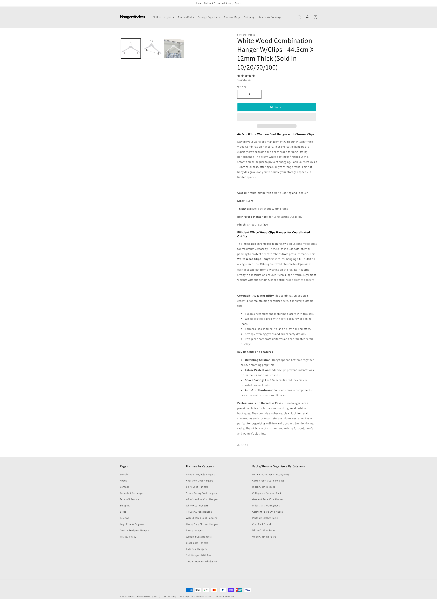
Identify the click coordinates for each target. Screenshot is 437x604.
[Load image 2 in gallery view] (153, 49)
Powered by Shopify (151, 596)
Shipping (125, 505)
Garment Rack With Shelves (267, 499)
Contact (124, 486)
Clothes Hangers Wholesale (201, 561)
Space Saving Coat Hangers (201, 493)
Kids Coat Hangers (196, 549)
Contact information (224, 596)
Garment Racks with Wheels (268, 511)
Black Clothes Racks (263, 486)
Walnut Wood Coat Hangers (201, 517)
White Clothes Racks (263, 530)
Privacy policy (186, 596)
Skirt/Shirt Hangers (197, 486)
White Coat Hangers (197, 505)
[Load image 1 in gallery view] (131, 49)
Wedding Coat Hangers (199, 536)
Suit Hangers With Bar (198, 555)
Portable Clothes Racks (265, 517)
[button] (246, 76)
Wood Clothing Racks (264, 536)
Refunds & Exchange (131, 493)
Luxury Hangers (195, 530)
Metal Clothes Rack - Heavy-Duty (271, 474)
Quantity (241, 86)
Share (244, 444)
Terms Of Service (129, 499)
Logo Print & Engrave (132, 524)
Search (124, 474)
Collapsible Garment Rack (266, 493)
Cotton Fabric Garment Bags (268, 480)
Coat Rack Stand (261, 524)
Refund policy (170, 596)
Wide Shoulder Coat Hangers (202, 499)
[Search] (300, 17)
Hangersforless (135, 596)
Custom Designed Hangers (135, 530)
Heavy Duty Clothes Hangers (202, 524)
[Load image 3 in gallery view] (174, 49)
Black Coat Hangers (197, 542)
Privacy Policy (128, 536)
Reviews (124, 517)
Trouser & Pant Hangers (199, 511)
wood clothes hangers (300, 280)
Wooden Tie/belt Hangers (200, 474)
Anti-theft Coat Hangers (199, 480)
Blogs (123, 511)
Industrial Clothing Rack (266, 505)
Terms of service (203, 596)
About (123, 480)
